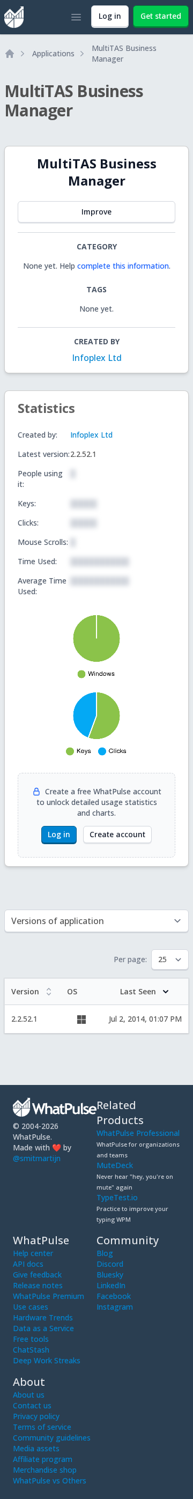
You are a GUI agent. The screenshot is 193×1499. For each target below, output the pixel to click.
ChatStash (31, 1350)
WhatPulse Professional (138, 1133)
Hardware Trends (43, 1317)
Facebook (113, 1296)
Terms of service (42, 1427)
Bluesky (109, 1274)
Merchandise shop (45, 1470)
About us (28, 1395)
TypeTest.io (117, 1197)
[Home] (9, 53)
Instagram (114, 1307)
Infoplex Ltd (97, 358)
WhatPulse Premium (48, 1296)
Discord (109, 1264)
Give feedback (37, 1274)
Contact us (32, 1405)
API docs (28, 1264)
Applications (53, 53)
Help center (33, 1253)
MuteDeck (114, 1165)
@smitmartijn (37, 1158)
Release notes (38, 1285)
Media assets (36, 1448)
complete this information (123, 266)
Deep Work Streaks (46, 1360)
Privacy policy (36, 1416)
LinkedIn (110, 1285)
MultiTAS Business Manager (124, 53)
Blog (104, 1253)
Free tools (31, 1339)
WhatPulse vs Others (49, 1480)
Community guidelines (52, 1437)
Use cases (30, 1307)
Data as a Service (43, 1328)
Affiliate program (42, 1459)
